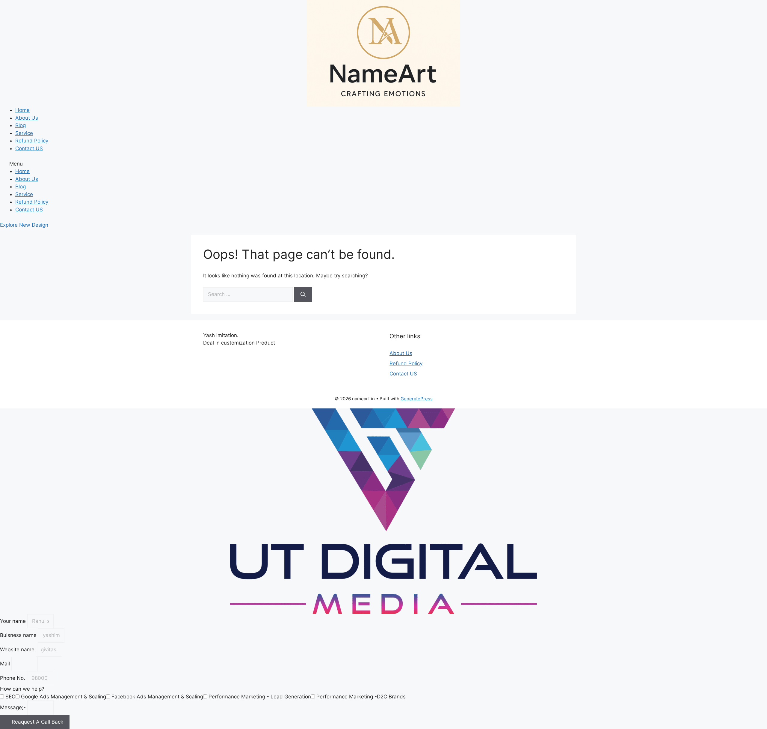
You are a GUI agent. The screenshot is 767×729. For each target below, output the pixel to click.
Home (22, 110)
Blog (20, 125)
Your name (13, 621)
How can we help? (22, 689)
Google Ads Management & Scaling (63, 697)
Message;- (13, 707)
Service (24, 133)
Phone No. (13, 678)
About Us (26, 118)
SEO (10, 697)
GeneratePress (417, 399)
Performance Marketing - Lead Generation (260, 697)
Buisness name (19, 635)
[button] (383, 164)
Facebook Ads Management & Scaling (157, 697)
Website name (18, 650)
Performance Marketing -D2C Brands (361, 697)
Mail (5, 664)
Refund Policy (31, 141)
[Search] (303, 294)
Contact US (29, 148)
